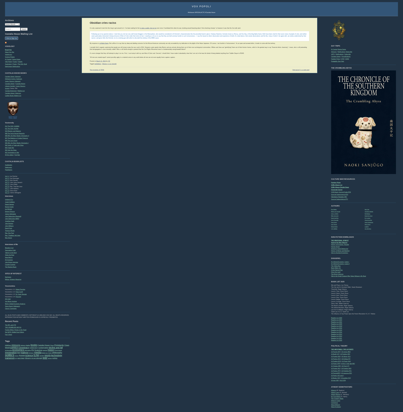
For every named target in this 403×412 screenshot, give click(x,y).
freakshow (38, 350)
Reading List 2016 (336, 328)
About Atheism (335, 405)
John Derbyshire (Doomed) (13, 216)
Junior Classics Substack (13, 81)
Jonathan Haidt (9, 221)
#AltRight (8, 345)
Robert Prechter (20, 289)
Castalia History (20, 83)
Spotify (20, 61)
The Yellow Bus (336, 266)
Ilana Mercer (9, 257)
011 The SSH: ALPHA (11, 128)
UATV (333, 54)
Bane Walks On (336, 268)
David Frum (8, 228)
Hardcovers (8, 167)
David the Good (368, 215)
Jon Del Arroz (368, 228)
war (45, 357)
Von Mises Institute (11, 301)
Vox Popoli (201, 6)
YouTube (17, 155)
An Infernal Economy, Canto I (340, 262)
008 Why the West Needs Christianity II (17, 136)
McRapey (31, 353)
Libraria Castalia (10, 86)
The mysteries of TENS (97, 70)
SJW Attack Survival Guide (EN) (341, 192)
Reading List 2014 (336, 332)
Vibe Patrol (8, 61)
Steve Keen (367, 224)
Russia (22, 355)
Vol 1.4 (7, 182)
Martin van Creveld (335, 211)
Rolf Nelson (367, 213)
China (52, 345)
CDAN (347, 59)
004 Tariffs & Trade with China (14, 145)
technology (56, 355)
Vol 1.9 (7, 192)
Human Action (335, 247)
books (34, 345)
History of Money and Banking (340, 251)
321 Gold (7, 299)
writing (54, 358)
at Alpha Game (104, 43)
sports (47, 355)
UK (16, 358)
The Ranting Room (10, 267)
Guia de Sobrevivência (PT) (339, 199)
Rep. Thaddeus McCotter (12, 235)
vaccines (20, 358)
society (41, 355)
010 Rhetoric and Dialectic (13, 131)
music (50, 353)
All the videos (9, 155)
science (29, 355)
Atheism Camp (335, 401)
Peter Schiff (19, 292)
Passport (18, 296)
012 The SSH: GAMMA (12, 126)
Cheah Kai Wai (368, 220)
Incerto (7, 88)
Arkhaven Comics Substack (13, 79)
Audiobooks (8, 165)
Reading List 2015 (336, 330)
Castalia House (44, 345)
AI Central (334, 49)
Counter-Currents (10, 264)
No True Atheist (336, 396)
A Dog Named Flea (337, 270)
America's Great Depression (339, 249)
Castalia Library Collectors (13, 93)
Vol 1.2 (7, 178)
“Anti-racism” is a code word (300, 70)
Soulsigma (8, 64)
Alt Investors (9, 260)
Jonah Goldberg (10, 202)
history (51, 350)
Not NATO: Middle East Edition (14, 332)
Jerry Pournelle (334, 220)
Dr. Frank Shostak (21, 294)
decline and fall (56, 347)
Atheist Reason (335, 394)
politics (9, 355)
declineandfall (8, 350)
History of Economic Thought (340, 244)
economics (18, 349)
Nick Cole (367, 209)
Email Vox (8, 50)
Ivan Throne (334, 224)
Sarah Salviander (369, 222)
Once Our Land (335, 272)
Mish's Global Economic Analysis (15, 304)
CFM (342, 59)
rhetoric (17, 355)
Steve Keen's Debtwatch (12, 306)
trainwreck (10, 358)
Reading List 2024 (336, 318)
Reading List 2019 (336, 326)
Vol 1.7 (7, 188)
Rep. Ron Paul (9, 233)
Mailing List (21, 91)
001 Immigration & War (12, 152)
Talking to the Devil (11, 252)
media (37, 352)
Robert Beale (334, 226)
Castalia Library (336, 56)
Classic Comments (11, 308)
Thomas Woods (10, 230)
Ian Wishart (8, 209)
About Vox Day (9, 52)
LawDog (367, 226)
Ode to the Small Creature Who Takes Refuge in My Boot (348, 276)
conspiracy (23, 347)
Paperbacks (8, 170)
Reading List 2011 (336, 338)
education (28, 350)
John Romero (9, 223)
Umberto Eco (9, 199)
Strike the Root (9, 255)
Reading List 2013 (336, 334)
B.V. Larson (367, 218)
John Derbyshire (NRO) (12, 218)
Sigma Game (342, 49)
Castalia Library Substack (13, 76)
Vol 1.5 (7, 184)
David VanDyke (334, 218)
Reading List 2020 (336, 324)
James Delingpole (10, 214)
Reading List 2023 (336, 320)
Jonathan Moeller (369, 211)
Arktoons (334, 52)
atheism (23, 345)
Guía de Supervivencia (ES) (339, 194)
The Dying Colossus (337, 274)
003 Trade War (9, 148)
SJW (36, 355)
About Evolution (336, 407)
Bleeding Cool (9, 248)
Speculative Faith (10, 250)
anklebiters (98, 64)
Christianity (59, 345)
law (18, 353)
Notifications (341, 52)
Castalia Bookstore (11, 91)
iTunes (15, 61)
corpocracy (34, 348)
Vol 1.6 (7, 186)
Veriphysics (8, 54)
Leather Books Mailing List (13, 95)
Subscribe (349, 52)
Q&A (337, 61)
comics (14, 347)
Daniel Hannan (9, 204)
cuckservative (43, 348)
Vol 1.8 (7, 190)
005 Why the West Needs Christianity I (17, 143)
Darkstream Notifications (12, 66)
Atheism (333, 390)
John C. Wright (334, 213)
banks (28, 345)
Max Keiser (8, 238)
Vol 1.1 (7, 176)
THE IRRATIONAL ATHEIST (340, 240)
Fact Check (8, 334)
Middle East (45, 353)
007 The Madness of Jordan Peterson (16, 138)
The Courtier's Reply (337, 398)
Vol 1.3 (7, 180)
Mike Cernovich (334, 215)
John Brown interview (11, 262)
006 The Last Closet (11, 140)
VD (109, 61)
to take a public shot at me (148, 28)
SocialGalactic (346, 56)
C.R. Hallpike (334, 228)
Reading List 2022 (336, 322)
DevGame (8, 277)
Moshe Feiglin (9, 207)
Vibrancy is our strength (33, 358)
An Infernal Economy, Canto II (340, 264)
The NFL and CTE (10, 325)
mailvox (24, 352)
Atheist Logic (335, 392)
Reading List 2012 (336, 336)
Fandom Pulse (335, 59)
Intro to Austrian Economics (339, 253)
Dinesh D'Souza (10, 211)
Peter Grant (334, 222)
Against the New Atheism (339, 242)
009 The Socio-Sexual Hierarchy (15, 133)
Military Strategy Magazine (13, 279)
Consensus (334, 402)
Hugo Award (58, 350)
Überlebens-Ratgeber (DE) (339, 197)
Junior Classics (20, 86)
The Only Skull (22, 64)
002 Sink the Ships (11, 150)
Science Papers (10, 57)
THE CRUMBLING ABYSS (13, 327)
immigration (11, 352)
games (45, 350)
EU (32, 350)
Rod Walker (334, 209)
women (50, 358)
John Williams (9, 226)
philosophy (57, 352)
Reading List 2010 (336, 340)
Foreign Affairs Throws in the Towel (15, 330)
